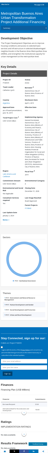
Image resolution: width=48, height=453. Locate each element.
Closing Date (30, 188)
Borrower (29, 87)
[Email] (4, 451)
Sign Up (7, 374)
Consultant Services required (11, 199)
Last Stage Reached (33, 198)
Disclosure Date (31, 100)
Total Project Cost (11, 117)
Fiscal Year (30, 171)
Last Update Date (10, 212)
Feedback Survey (38, 444)
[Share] (24, 451)
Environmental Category (35, 181)
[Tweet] (14, 451)
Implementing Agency (34, 117)
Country (6, 100)
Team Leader (8, 87)
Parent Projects (31, 205)
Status (27, 80)
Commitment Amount (11, 181)
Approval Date (8, 107)
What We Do (5, 4)
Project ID (7, 80)
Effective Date (30, 107)
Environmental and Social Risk (13, 189)
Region (5, 171)
